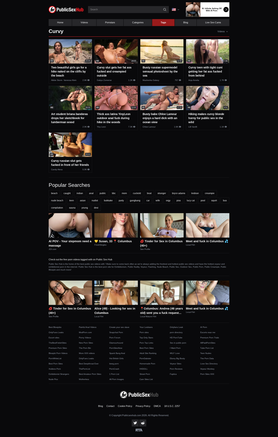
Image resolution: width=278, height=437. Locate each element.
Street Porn (145, 374)
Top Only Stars (146, 337)
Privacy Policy (143, 406)
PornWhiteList (55, 358)
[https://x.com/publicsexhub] (135, 422)
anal (91, 193)
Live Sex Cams (213, 22)
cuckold (137, 193)
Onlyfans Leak (176, 327)
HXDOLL (144, 369)
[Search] (165, 9)
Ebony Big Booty (177, 358)
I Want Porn (175, 348)
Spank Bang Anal (117, 353)
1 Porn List (114, 374)
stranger (162, 193)
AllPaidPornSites (207, 343)
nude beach (57, 200)
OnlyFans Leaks (56, 332)
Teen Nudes (205, 353)
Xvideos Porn (55, 369)
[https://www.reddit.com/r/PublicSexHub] (142, 422)
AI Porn (203, 327)
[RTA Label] (139, 430)
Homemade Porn (147, 363)
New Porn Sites (86, 343)
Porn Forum (114, 337)
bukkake (108, 200)
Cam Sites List (146, 379)
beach (54, 193)
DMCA (157, 406)
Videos (84, 22)
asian (83, 200)
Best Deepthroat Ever (89, 363)
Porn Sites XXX (207, 374)
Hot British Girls (116, 358)
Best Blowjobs (55, 327)
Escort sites (54, 337)
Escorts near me (207, 332)
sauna (72, 207)
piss (179, 200)
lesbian (195, 193)
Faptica (173, 374)
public (103, 193)
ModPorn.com (85, 332)
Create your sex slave (119, 327)
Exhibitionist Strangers (59, 374)
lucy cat (191, 200)
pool (203, 200)
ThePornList (84, 369)
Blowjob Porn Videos (58, 353)
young (85, 207)
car (148, 200)
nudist (95, 200)
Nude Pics (53, 379)
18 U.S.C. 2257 (172, 406)
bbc (114, 193)
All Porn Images (116, 379)
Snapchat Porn (116, 332)
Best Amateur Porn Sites (90, 374)
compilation (57, 207)
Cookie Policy (125, 406)
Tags (163, 22)
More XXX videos (87, 353)
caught (67, 193)
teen (71, 200)
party (121, 200)
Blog (185, 22)
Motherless (84, 379)
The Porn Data (207, 358)
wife (158, 200)
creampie (209, 193)
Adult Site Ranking (148, 353)
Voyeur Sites (175, 363)
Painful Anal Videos (87, 327)
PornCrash (114, 369)
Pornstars (110, 22)
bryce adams (178, 193)
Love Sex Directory (209, 363)
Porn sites (144, 332)
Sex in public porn (178, 343)
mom (124, 193)
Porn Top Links (146, 343)
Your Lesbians (146, 327)
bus (225, 200)
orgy (168, 200)
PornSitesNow (115, 348)
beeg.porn (114, 363)
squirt (214, 200)
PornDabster (145, 358)
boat (149, 193)
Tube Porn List (207, 348)
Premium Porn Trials (209, 337)
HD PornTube (176, 337)
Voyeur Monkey (207, 369)
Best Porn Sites (147, 348)
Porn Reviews (176, 369)
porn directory (176, 332)
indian (80, 193)
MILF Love (175, 353)
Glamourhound (116, 343)
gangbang (135, 200)
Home (60, 22)
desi (96, 207)
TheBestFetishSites (57, 343)
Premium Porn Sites (58, 348)
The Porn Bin (85, 348)
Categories (137, 22)
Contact (110, 406)
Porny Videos (85, 337)
